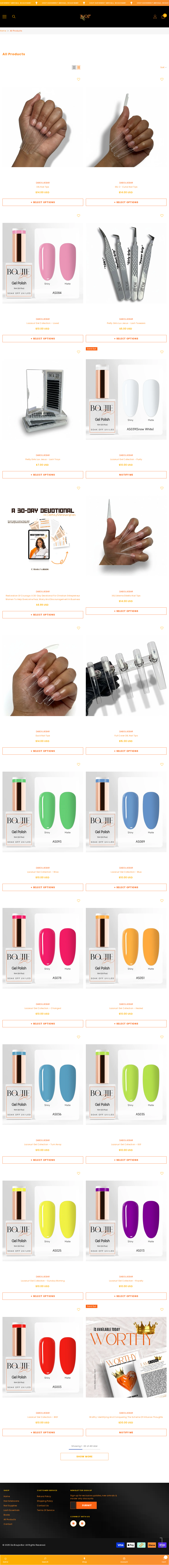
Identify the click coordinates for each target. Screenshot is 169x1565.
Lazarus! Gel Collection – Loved (43, 323)
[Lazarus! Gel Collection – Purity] (126, 399)
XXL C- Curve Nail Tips (126, 186)
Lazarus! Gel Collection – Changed (43, 1008)
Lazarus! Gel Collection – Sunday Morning (43, 1280)
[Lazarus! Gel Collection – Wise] (42, 812)
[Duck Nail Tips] (42, 675)
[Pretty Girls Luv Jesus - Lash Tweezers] (126, 263)
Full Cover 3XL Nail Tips (126, 735)
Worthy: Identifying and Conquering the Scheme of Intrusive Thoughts (126, 1417)
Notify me (126, 474)
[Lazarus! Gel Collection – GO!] (126, 1084)
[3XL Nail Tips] (42, 127)
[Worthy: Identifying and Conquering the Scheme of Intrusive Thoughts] (126, 1357)
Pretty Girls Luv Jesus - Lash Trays (42, 459)
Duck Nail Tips (43, 735)
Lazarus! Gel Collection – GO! (126, 1144)
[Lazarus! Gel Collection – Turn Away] (42, 1084)
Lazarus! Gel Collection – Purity (126, 459)
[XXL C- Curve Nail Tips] (126, 127)
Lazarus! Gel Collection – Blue (126, 872)
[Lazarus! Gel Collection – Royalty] (126, 1221)
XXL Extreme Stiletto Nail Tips (126, 595)
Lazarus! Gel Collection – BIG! (43, 1417)
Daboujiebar (43, 182)
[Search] (14, 17)
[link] (45, 1559)
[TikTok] (82, 1523)
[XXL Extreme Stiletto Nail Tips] (126, 535)
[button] (74, 67)
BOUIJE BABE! (25, 3)
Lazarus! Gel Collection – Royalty (126, 1280)
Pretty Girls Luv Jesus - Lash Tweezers (126, 323)
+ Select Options (43, 202)
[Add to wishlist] (79, 79)
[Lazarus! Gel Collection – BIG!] (42, 1357)
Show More (84, 1456)
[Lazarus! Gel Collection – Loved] (42, 263)
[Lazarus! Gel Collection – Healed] (126, 948)
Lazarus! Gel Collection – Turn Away (42, 1144)
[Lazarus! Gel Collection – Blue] (126, 812)
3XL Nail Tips (42, 186)
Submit (87, 1505)
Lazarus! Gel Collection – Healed (126, 1008)
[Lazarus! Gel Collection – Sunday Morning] (42, 1221)
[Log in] (155, 16)
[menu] (4, 17)
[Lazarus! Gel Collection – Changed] (42, 948)
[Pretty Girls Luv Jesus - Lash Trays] (42, 399)
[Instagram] (73, 1523)
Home (3, 30)
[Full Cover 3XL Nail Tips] (126, 675)
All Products (16, 30)
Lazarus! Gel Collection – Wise (42, 872)
